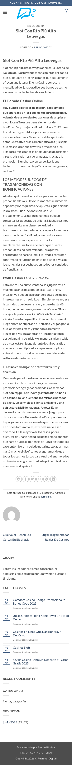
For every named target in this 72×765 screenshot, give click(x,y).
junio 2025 (10, 722)
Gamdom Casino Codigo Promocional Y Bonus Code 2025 (39, 601)
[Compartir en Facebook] (25, 479)
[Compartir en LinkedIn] (53, 479)
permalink (46, 496)
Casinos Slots (22, 647)
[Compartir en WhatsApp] (19, 479)
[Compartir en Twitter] (32, 479)
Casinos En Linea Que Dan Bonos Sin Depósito (37, 633)
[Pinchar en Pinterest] (46, 479)
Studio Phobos (46, 747)
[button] (5, 12)
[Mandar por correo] (39, 479)
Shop (49, 752)
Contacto (37, 752)
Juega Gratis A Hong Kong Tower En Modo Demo (41, 617)
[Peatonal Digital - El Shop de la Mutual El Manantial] (36, 12)
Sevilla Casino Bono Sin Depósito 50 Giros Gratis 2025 (40, 661)
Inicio (24, 752)
